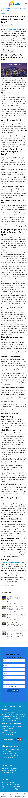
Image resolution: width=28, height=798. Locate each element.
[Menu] (26, 3)
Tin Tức (8, 8)
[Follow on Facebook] (15, 739)
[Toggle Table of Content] (11, 50)
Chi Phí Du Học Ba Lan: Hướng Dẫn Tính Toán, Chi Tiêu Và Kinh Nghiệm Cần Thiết (15, 599)
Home (3, 8)
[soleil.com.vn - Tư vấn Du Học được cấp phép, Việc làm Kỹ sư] (14, 3)
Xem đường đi (8, 734)
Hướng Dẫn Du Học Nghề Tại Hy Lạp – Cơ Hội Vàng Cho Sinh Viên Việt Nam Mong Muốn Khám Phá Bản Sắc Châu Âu (16, 635)
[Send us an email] (18, 739)
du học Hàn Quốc (14, 29)
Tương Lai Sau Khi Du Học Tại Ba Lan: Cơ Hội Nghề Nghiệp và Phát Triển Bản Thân (16, 608)
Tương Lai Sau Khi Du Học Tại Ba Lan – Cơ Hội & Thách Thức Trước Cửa (16, 616)
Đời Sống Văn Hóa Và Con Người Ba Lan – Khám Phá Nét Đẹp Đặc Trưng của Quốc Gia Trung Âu (15, 625)
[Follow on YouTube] (21, 739)
